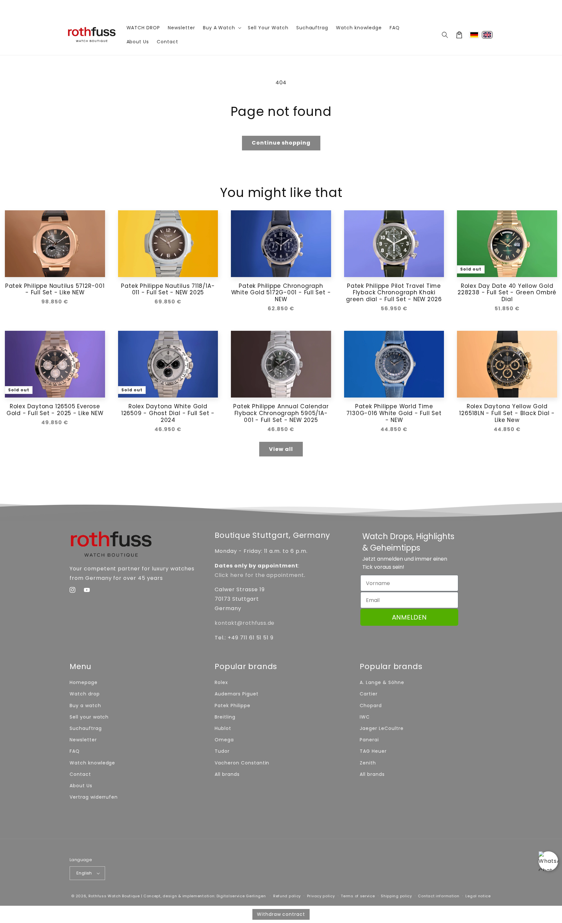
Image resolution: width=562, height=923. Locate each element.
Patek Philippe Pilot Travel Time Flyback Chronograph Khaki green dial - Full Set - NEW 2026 (394, 293)
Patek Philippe (232, 705)
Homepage (84, 682)
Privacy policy (321, 896)
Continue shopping (281, 143)
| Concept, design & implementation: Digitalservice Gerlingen (203, 896)
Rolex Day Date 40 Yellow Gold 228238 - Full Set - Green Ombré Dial (507, 293)
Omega (224, 739)
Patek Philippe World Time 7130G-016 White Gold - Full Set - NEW (393, 413)
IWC (365, 717)
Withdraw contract (281, 914)
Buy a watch (85, 705)
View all (281, 449)
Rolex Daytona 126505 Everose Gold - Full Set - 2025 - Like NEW (55, 410)
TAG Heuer (373, 751)
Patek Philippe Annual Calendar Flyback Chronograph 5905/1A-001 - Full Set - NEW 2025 (280, 413)
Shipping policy (396, 896)
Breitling (225, 717)
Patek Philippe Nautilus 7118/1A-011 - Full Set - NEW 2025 (168, 289)
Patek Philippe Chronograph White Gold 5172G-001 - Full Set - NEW (281, 293)
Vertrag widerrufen (94, 797)
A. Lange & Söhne (382, 682)
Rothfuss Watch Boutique (114, 896)
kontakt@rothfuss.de (244, 623)
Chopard (371, 705)
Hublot (223, 728)
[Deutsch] (474, 34)
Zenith (368, 763)
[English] (487, 34)
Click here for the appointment (259, 575)
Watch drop (85, 694)
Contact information (438, 896)
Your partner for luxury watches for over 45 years (281, 7)
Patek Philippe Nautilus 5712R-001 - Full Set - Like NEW (55, 289)
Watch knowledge (92, 763)
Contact (80, 774)
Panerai (369, 739)
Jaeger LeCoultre (381, 728)
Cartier (369, 694)
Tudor (222, 751)
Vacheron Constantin (242, 763)
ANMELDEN (409, 617)
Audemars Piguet (236, 694)
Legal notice (477, 896)
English (84, 873)
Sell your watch (89, 717)
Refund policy (287, 896)
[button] (445, 35)
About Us (81, 785)
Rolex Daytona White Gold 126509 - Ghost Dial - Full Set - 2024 (168, 413)
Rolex (221, 682)
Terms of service (358, 896)
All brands (227, 774)
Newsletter (83, 739)
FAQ (75, 751)
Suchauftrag (86, 728)
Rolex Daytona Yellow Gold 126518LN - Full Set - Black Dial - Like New (507, 413)
